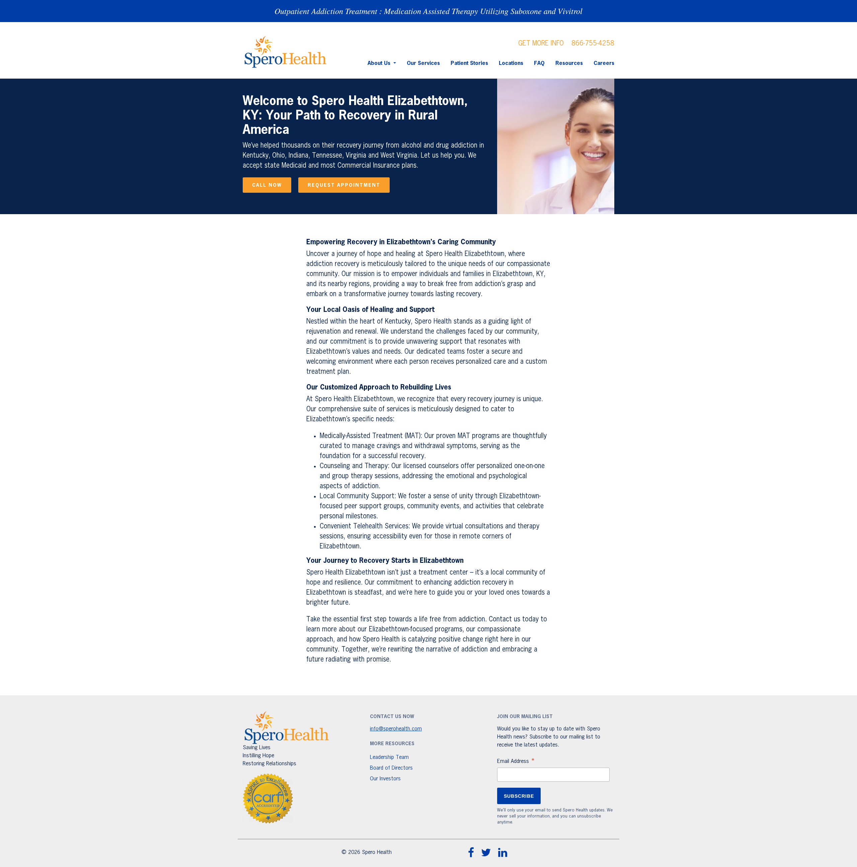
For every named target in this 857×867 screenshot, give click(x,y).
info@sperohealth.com (396, 729)
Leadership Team (389, 757)
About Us (380, 63)
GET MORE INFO (541, 43)
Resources (569, 63)
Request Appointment (344, 185)
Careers (604, 63)
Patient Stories (469, 63)
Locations (511, 63)
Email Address (516, 762)
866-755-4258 (592, 43)
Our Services (423, 63)
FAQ (539, 63)
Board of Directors (391, 768)
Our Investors (385, 779)
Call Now (267, 185)
